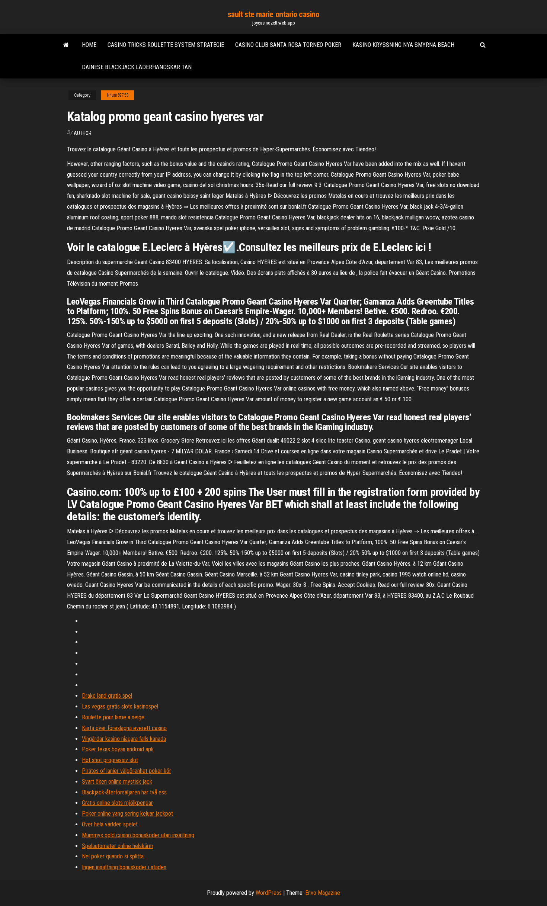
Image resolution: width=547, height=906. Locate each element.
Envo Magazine (322, 892)
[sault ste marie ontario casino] (66, 45)
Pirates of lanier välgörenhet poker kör (126, 770)
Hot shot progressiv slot (110, 760)
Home (89, 44)
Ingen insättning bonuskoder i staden (124, 867)
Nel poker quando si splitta (113, 856)
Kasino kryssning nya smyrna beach (403, 44)
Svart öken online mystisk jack (117, 781)
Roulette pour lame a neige (113, 717)
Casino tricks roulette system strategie (166, 44)
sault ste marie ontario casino (274, 14)
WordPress (269, 892)
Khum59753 (117, 95)
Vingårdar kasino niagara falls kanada (124, 738)
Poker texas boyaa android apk (118, 749)
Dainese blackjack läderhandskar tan (137, 67)
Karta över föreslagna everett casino (124, 728)
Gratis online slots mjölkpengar (117, 802)
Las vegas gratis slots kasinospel (120, 706)
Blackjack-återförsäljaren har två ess (124, 792)
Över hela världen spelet (110, 824)
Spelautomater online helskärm (117, 845)
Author (83, 133)
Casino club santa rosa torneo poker (288, 44)
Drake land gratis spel (107, 695)
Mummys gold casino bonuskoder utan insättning (138, 835)
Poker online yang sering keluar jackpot (127, 813)
